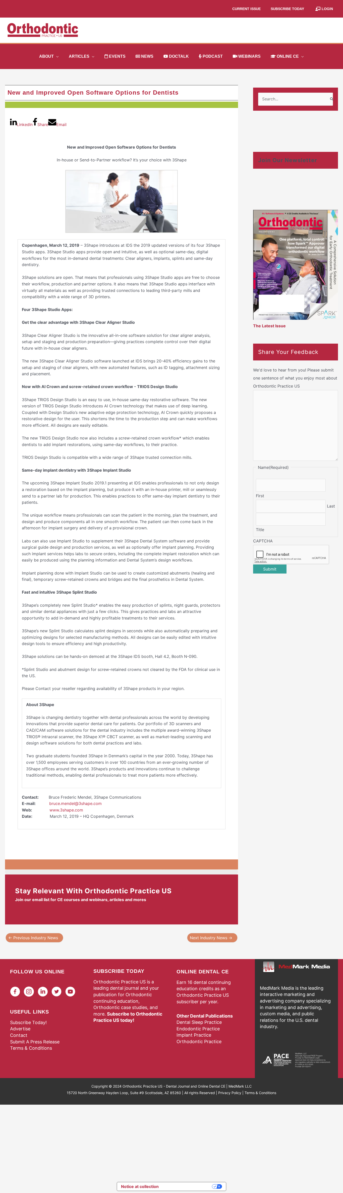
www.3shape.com (66, 809)
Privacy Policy (229, 1093)
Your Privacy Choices (188, 1186)
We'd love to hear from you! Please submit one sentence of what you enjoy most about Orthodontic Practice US (295, 378)
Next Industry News (211, 937)
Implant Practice (194, 1035)
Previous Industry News (33, 937)
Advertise (20, 1028)
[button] (56, 56)
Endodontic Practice (198, 1028)
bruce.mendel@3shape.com (75, 803)
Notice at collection (140, 1186)
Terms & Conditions (31, 1048)
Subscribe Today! (28, 1022)
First (260, 495)
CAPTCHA (263, 540)
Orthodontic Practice (199, 1041)
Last (331, 506)
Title (260, 529)
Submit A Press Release (35, 1041)
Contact (18, 1035)
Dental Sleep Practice (199, 1022)
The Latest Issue (269, 325)
